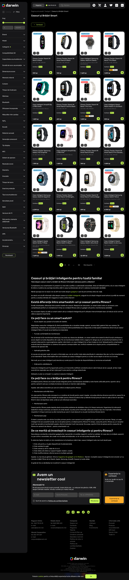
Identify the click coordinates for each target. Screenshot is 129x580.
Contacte (73, 525)
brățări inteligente (74, 295)
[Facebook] (68, 512)
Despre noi (74, 523)
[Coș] (99, 5)
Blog (91, 525)
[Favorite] (111, 5)
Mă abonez (94, 501)
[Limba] (122, 5)
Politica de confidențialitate (58, 501)
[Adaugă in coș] (50, 72)
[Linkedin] (88, 512)
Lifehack (92, 523)
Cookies (72, 548)
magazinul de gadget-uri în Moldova (71, 457)
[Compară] (116, 5)
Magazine (38, 5)
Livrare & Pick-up (76, 532)
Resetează (9, 255)
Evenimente (93, 528)
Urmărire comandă (76, 534)
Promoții (112, 523)
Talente (72, 530)
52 (79, 265)
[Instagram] (73, 512)
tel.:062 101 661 (36, 535)
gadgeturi (74, 292)
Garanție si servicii (76, 537)
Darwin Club (113, 532)
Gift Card (112, 530)
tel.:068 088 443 (56, 523)
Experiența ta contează (114, 500)
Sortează (39, 25)
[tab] (7, 12)
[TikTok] (83, 512)
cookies (40, 576)
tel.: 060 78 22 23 (37, 523)
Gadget (47, 11)
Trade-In (112, 534)
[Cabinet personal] (105, 5)
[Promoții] (94, 5)
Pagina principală (37, 11)
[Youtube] (78, 512)
